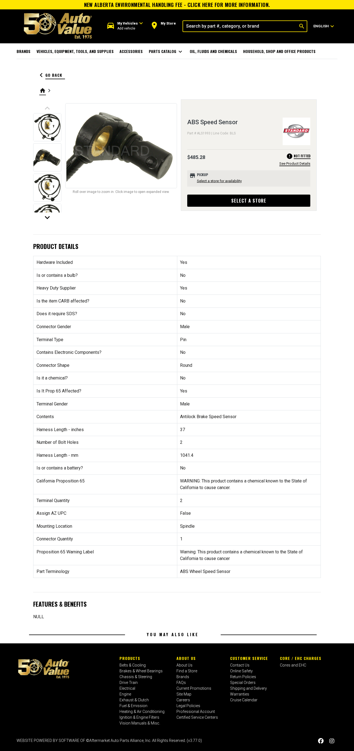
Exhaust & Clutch (134, 700)
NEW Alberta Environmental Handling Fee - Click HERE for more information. (177, 4)
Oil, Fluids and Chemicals (213, 51)
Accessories (131, 51)
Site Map (183, 694)
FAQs (181, 682)
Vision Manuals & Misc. (139, 723)
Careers (183, 700)
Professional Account (195, 711)
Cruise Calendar (243, 700)
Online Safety (241, 671)
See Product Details (294, 163)
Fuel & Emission (133, 706)
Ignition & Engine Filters (139, 717)
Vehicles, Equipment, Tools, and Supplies (75, 51)
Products (129, 658)
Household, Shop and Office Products (279, 51)
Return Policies (243, 677)
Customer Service (249, 658)
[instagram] (331, 741)
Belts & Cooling (132, 665)
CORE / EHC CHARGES (300, 658)
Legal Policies (188, 706)
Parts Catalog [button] (166, 51)
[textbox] (240, 26)
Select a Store (248, 200)
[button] (125, 26)
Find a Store (186, 671)
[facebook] (321, 741)
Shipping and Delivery (248, 688)
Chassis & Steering (135, 677)
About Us (186, 658)
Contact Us (239, 665)
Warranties (239, 694)
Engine (125, 694)
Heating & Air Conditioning (142, 711)
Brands (23, 51)
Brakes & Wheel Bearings (141, 671)
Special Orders (243, 682)
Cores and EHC (293, 665)
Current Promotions (193, 688)
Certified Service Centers (197, 717)
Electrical (127, 688)
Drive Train (128, 682)
